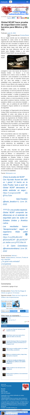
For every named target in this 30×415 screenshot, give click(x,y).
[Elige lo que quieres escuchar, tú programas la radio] (15, 303)
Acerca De (3, 384)
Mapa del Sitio (4, 391)
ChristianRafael (24, 35)
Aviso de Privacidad (5, 393)
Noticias (14, 255)
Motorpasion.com (11, 173)
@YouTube (7, 195)
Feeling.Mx (4, 2)
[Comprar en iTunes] (10, 321)
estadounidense (10, 257)
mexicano (18, 257)
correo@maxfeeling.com (11, 407)
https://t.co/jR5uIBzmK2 (12, 237)
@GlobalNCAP (9, 239)
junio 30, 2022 (12, 33)
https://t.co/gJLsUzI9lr (12, 192)
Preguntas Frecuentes (6, 386)
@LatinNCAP (22, 239)
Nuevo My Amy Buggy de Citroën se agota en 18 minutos (13, 292)
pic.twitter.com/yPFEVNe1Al (14, 242)
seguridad (7, 259)
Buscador (3, 388)
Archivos (3, 390)
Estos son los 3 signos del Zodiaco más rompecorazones (14, 296)
